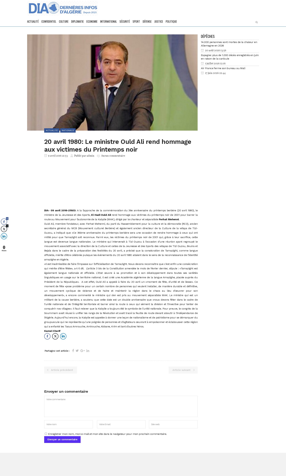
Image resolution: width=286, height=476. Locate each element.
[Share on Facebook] (73, 351)
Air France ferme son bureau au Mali (223, 68)
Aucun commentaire (113, 156)
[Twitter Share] (55, 336)
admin (90, 156)
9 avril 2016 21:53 (58, 156)
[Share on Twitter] (77, 351)
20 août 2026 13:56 (215, 50)
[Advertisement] (121, 184)
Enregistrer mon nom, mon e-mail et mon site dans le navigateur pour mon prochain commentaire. (107, 433)
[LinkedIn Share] (63, 336)
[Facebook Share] (47, 336)
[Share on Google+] (82, 351)
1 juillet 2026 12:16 (215, 63)
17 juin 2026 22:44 (215, 73)
